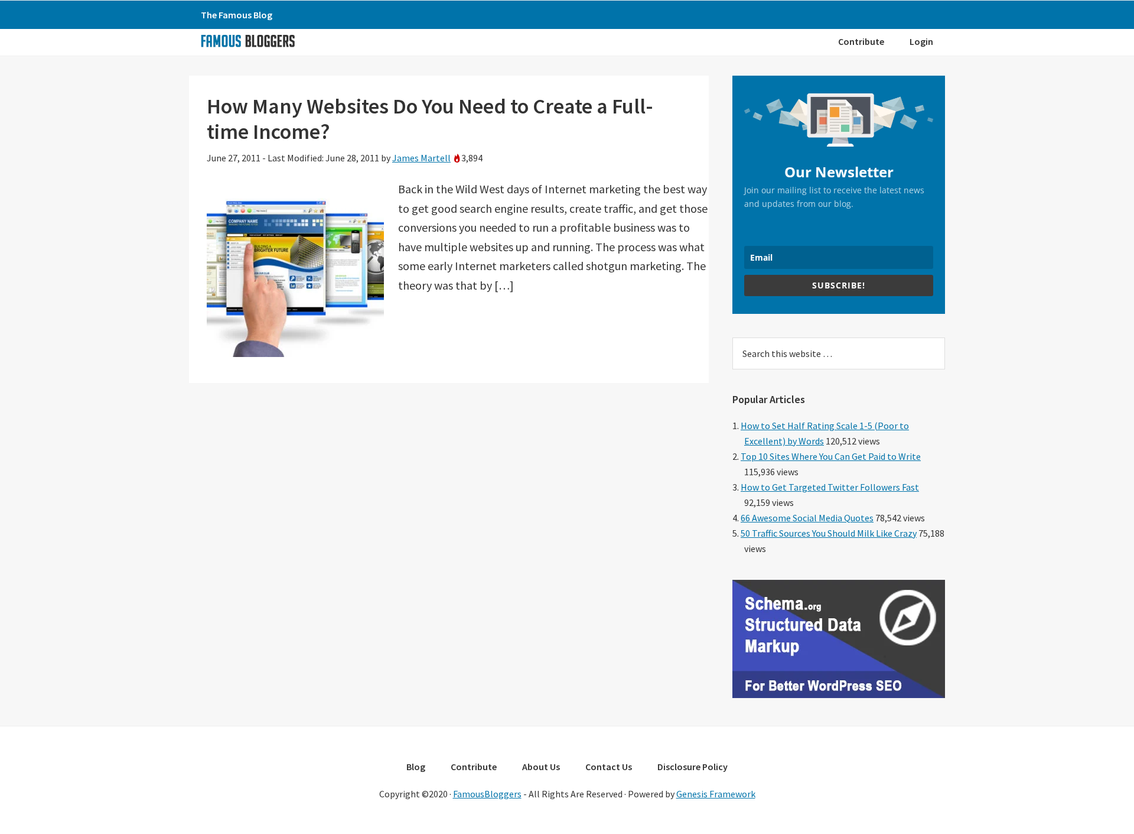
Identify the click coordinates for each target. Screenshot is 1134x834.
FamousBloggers (487, 794)
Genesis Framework (715, 794)
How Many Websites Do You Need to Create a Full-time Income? (430, 119)
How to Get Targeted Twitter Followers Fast (830, 487)
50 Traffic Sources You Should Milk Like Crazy (829, 533)
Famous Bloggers (247, 40)
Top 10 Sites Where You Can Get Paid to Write (831, 456)
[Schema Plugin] (838, 694)
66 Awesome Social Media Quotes (807, 518)
